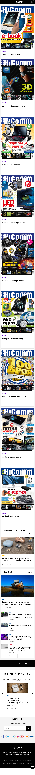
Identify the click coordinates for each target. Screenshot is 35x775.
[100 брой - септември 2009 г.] (17, 370)
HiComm (4, 51)
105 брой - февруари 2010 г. (13, 106)
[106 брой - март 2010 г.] (17, 27)
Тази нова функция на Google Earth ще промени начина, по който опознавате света (20, 628)
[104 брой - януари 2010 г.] (17, 138)
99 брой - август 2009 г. (11, 457)
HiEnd (10, 646)
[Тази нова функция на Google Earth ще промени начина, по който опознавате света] (4, 628)
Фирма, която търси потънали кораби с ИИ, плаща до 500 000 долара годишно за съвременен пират (16, 606)
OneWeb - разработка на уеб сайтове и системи (17, 764)
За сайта (5, 753)
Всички (30, 533)
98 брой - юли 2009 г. (10, 516)
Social (3, 557)
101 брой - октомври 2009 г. (13, 339)
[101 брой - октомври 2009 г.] (17, 312)
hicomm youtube (22, 738)
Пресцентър (9, 756)
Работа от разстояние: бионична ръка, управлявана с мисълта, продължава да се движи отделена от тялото (20, 650)
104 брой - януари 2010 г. (12, 165)
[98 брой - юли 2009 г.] (17, 489)
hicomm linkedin (13, 738)
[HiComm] (18, 3)
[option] (17, 617)
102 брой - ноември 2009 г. (13, 281)
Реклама (29, 753)
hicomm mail (31, 738)
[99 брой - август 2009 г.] (17, 429)
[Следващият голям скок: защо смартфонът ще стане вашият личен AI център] (17, 692)
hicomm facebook (3, 738)
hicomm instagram (17, 738)
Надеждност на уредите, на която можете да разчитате (15, 561)
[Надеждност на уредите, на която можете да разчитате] (17, 546)
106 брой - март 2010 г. (11, 54)
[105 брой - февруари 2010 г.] (17, 79)
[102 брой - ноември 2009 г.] (17, 254)
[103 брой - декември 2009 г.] (17, 196)
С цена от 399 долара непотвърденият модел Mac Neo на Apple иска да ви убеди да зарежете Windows (21, 639)
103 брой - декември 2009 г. (13, 223)
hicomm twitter (8, 738)
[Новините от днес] (32, 1)
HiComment (9, 701)
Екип (10, 753)
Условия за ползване (19, 753)
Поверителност (18, 756)
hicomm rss (27, 738)
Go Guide (26, 756)
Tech (3, 601)
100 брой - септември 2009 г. (14, 397)
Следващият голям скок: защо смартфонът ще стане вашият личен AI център (17, 706)
